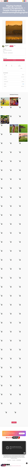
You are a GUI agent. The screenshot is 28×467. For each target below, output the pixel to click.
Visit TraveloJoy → (22, 433)
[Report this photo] (6, 68)
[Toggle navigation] (26, 1)
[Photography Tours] (24, 1)
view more (14, 422)
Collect (21, 68)
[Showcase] (25, 1)
